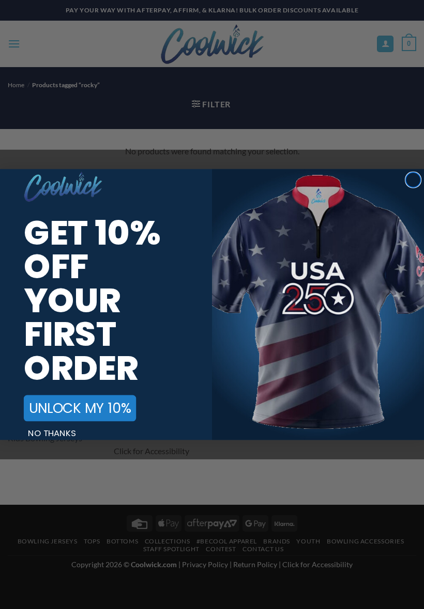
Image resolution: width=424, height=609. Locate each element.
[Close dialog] (413, 179)
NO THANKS (52, 433)
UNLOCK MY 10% (80, 408)
